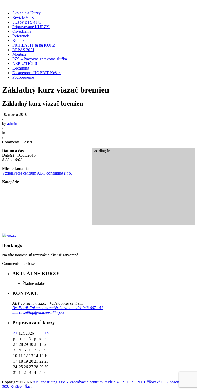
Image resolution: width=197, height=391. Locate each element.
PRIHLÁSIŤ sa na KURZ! (34, 45)
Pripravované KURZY (31, 27)
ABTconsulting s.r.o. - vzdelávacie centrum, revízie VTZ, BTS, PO (87, 382)
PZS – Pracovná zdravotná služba (39, 59)
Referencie (21, 36)
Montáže (19, 54)
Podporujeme (23, 77)
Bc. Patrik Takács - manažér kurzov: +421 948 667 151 (57, 308)
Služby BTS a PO (27, 22)
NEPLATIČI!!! (24, 63)
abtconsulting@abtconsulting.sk (38, 312)
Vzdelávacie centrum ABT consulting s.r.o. (37, 173)
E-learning (20, 68)
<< (15, 333)
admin (12, 123)
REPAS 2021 (23, 50)
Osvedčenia (21, 31)
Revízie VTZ (23, 17)
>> (46, 333)
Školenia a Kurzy (26, 13)
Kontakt (18, 40)
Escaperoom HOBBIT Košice (36, 73)
